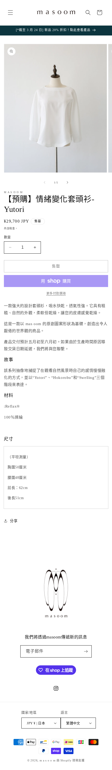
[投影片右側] (67, 182)
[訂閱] (85, 651)
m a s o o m (48, 760)
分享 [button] (13, 521)
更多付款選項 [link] (56, 293)
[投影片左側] (44, 182)
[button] (10, 12)
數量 (7, 237)
